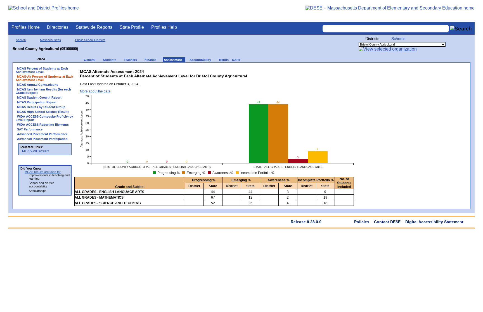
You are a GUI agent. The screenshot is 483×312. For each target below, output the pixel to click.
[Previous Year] (33, 59)
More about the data (95, 91)
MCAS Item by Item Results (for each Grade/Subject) (43, 91)
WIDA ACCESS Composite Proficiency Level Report (44, 118)
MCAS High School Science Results (43, 111)
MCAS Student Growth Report (39, 97)
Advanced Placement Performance (42, 134)
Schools (398, 38)
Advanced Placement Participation (42, 138)
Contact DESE (387, 222)
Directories (57, 27)
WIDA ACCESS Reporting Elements (43, 124)
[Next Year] (52, 59)
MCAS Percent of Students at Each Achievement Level (42, 70)
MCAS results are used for (43, 171)
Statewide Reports (94, 27)
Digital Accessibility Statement (434, 222)
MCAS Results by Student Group (41, 107)
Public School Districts (90, 40)
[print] (310, 70)
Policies (361, 222)
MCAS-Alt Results (35, 151)
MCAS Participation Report (36, 102)
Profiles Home (25, 27)
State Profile (132, 27)
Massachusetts (50, 40)
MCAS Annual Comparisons (37, 84)
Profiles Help (164, 27)
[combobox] (386, 28)
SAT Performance (29, 129)
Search (21, 40)
